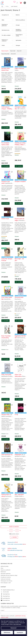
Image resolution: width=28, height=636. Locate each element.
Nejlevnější (12, 51)
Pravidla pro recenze (6, 577)
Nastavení (13, 628)
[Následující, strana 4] (17, 530)
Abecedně (13, 53)
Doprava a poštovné (5, 570)
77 (20, 530)
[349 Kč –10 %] (7, 174)
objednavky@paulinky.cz (9, 590)
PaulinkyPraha (6, 594)
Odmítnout (7, 632)
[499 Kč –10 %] (7, 447)
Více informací (17, 624)
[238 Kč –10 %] (21, 61)
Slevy (2, 568)
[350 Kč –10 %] (7, 407)
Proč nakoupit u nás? (6, 582)
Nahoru (14, 537)
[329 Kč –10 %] (21, 100)
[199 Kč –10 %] (21, 252)
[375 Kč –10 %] (21, 290)
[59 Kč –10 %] (21, 329)
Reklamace (3, 571)
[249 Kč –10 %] (7, 290)
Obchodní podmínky (5, 573)
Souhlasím (20, 632)
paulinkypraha (6, 598)
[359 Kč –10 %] (7, 136)
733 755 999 (6, 592)
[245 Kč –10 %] (21, 407)
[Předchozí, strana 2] (11, 530)
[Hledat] (17, 2)
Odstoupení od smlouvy (6, 580)
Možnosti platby (4, 566)
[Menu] (24, 2)
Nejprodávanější (5, 53)
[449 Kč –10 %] (7, 212)
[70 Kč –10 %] (21, 487)
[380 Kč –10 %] (7, 367)
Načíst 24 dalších (14, 526)
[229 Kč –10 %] (7, 100)
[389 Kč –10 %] (21, 447)
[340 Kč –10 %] (7, 61)
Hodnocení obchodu (5, 579)
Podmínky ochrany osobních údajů (9, 575)
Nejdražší (19, 51)
